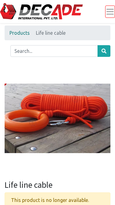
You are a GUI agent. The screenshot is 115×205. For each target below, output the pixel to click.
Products (20, 33)
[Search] (104, 51)
